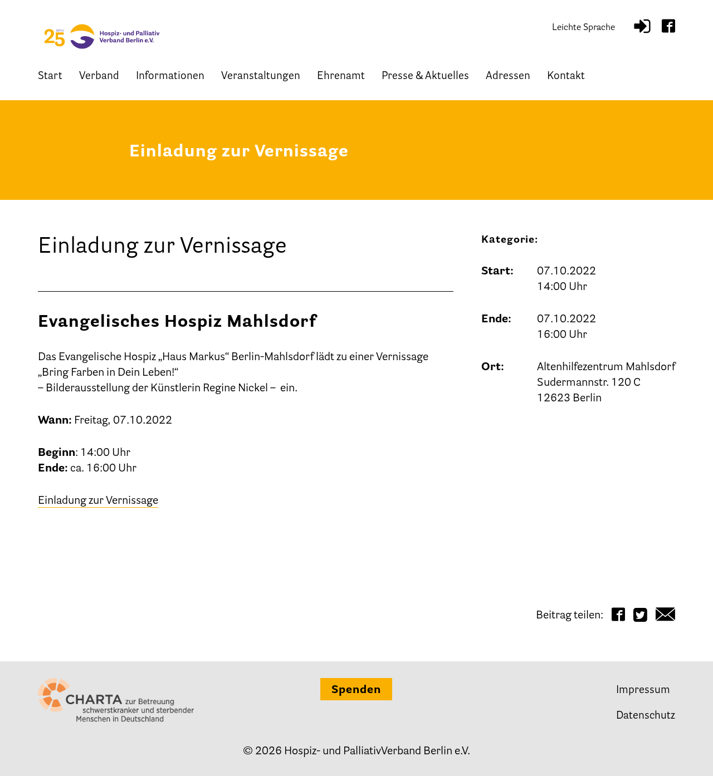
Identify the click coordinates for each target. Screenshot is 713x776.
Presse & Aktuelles (425, 76)
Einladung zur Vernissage (98, 501)
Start (50, 76)
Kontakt (566, 76)
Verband (99, 76)
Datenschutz (645, 716)
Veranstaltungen (260, 76)
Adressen (508, 76)
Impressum (643, 690)
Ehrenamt (341, 76)
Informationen (170, 76)
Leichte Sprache (583, 27)
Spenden (356, 690)
